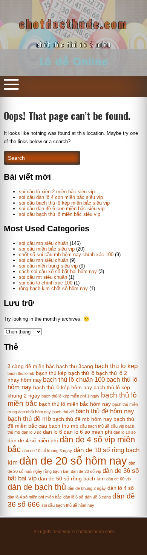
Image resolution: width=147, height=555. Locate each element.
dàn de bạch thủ (37, 487)
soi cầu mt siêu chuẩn (43, 277)
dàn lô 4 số (120, 488)
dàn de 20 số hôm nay (73, 460)
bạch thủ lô (81, 373)
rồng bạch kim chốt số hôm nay (53, 288)
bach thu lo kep (116, 366)
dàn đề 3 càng (98, 497)
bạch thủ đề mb (29, 418)
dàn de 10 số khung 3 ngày (47, 450)
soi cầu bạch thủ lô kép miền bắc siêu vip (64, 203)
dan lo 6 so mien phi (88, 432)
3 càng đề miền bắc (31, 366)
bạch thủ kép (51, 373)
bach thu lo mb (21, 373)
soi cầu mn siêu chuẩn (43, 260)
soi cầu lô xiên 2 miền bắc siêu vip (57, 191)
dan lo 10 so (124, 432)
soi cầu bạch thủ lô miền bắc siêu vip (59, 214)
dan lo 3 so (31, 432)
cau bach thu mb (58, 426)
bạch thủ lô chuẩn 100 (74, 379)
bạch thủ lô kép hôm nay (62, 387)
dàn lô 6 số (73, 497)
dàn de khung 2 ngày (86, 488)
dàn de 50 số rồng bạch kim (71, 478)
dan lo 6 (52, 432)
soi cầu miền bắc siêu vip (47, 249)
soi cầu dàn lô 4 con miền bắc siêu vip (61, 197)
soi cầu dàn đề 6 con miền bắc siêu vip (61, 208)
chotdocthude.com (73, 23)
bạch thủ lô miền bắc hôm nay (75, 404)
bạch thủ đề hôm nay (104, 411)
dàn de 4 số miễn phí (33, 440)
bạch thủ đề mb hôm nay (82, 419)
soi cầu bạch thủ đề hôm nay (67, 505)
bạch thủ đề (63, 412)
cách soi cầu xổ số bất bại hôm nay (58, 271)
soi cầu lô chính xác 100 (45, 283)
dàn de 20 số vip (86, 471)
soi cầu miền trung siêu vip (48, 266)
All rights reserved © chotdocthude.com (74, 531)
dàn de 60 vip (118, 479)
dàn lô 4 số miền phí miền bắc (35, 497)
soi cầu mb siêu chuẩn (43, 243)
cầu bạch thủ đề (94, 426)
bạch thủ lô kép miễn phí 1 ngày (70, 396)
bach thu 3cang (74, 366)
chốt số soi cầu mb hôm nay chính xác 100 (66, 254)
